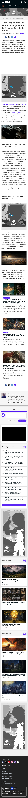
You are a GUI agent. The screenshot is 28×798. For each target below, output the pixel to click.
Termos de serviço (6, 778)
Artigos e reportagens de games (12, 18)
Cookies (3, 781)
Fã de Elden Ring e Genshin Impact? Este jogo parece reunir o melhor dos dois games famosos (14, 464)
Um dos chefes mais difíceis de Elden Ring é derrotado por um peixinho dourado (14, 458)
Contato (3, 768)
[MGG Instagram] (12, 762)
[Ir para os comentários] (15, 37)
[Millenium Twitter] (6, 762)
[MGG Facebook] (2, 762)
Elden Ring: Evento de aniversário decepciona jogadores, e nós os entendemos (13, 494)
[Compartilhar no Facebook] (6, 37)
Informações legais (7, 776)
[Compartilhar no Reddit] (12, 37)
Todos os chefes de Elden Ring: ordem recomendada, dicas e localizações (13, 653)
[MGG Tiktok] (18, 762)
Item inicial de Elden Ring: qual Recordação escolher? (11, 625)
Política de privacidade (8, 784)
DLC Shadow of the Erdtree (10, 104)
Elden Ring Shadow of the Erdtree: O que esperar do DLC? (15, 478)
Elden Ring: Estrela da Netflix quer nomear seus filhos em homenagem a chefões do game (14, 469)
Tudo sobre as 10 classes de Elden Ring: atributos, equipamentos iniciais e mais (13, 603)
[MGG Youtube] (9, 762)
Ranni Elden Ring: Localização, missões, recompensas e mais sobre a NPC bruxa (13, 675)
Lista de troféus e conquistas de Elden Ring (13, 696)
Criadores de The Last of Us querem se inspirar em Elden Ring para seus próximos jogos (14, 301)
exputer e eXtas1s (16, 112)
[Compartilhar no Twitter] (9, 37)
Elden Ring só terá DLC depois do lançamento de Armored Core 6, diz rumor (13, 484)
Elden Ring (22, 18)
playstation (7, 297)
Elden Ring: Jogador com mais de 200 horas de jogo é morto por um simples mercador (14, 366)
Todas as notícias (14, 505)
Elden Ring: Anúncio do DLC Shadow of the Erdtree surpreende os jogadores (14, 488)
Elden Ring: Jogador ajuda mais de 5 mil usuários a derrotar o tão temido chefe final (14, 452)
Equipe (3, 771)
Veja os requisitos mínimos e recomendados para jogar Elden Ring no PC (13, 581)
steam (5, 332)
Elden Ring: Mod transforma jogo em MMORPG (14, 474)
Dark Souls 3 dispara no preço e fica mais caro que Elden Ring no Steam (13, 335)
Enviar (23, 420)
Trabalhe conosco (6, 773)
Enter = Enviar (13, 420)
